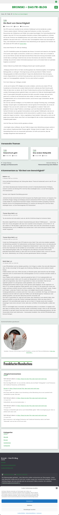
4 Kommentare (25, 26)
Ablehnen (29, 505)
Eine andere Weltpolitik (42, 153)
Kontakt (3, 462)
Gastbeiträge (7, 443)
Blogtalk (6, 437)
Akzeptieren (29, 501)
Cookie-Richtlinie (21, 513)
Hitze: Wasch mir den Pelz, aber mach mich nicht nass (32, 379)
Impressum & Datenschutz (8, 465)
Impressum (39, 513)
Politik (5, 20)
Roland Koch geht (10, 153)
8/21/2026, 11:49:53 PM (21, 474)
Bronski (17, 26)
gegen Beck (23, 43)
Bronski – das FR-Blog (29, 7)
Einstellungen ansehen (29, 509)
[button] (56, 488)
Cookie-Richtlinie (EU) (7, 468)
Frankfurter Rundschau (8, 474)
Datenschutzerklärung (31, 513)
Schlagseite (7, 445)
